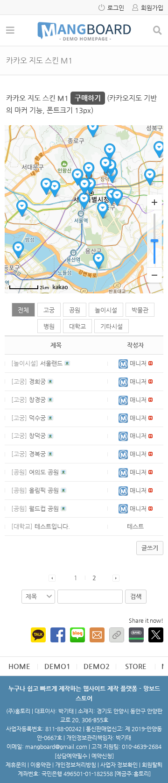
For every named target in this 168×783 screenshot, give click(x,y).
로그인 (115, 7)
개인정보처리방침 (75, 765)
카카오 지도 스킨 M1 (53, 98)
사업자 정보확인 (119, 765)
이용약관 (40, 765)
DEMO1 (57, 666)
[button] (124, 363)
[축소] (154, 275)
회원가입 (152, 7)
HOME (19, 666)
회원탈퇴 (152, 765)
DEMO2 (97, 666)
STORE (136, 666)
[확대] (154, 202)
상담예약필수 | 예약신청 (84, 756)
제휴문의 (16, 765)
